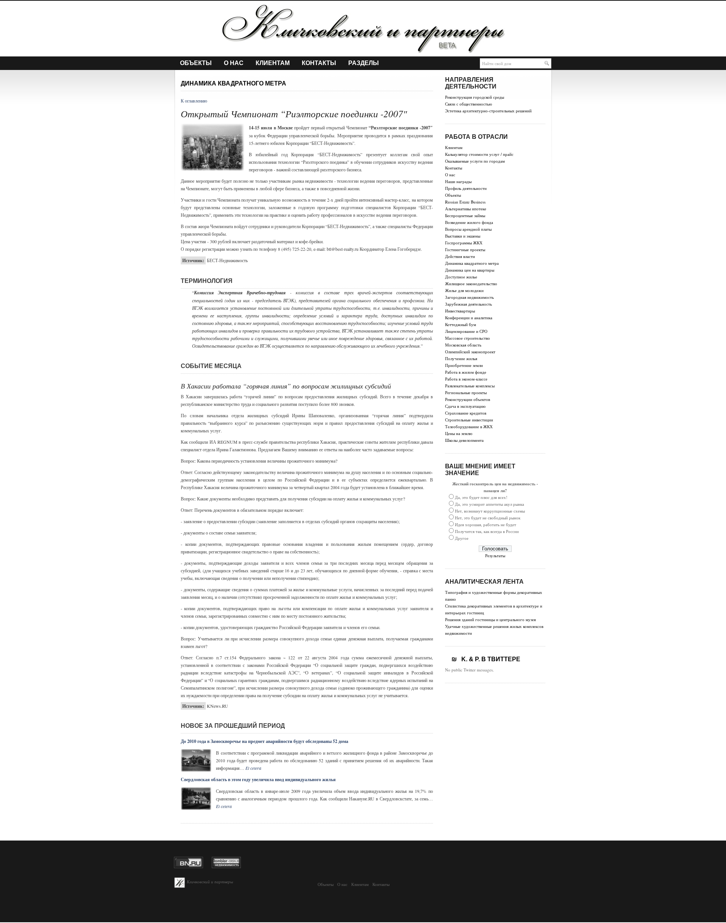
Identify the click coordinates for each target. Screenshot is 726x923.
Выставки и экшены (462, 236)
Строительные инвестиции (469, 420)
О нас (234, 63)
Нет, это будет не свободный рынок (487, 518)
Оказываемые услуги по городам (475, 161)
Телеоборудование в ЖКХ (469, 426)
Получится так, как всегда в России (487, 531)
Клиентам (273, 63)
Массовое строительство (467, 338)
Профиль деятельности (466, 188)
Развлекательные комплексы (470, 385)
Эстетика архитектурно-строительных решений (488, 110)
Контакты (319, 63)
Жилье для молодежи (464, 290)
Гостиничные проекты (465, 249)
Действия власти (460, 256)
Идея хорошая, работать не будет (485, 524)
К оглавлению (194, 101)
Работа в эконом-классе (466, 379)
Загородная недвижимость (469, 297)
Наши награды (458, 181)
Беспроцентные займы (465, 215)
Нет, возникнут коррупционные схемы (490, 511)
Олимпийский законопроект (470, 351)
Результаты (495, 555)
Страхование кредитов (465, 413)
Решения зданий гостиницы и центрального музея (490, 619)
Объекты (196, 63)
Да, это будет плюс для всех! (481, 497)
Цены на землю (458, 433)
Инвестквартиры (460, 311)
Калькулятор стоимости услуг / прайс (479, 154)
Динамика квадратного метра (472, 263)
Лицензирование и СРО (466, 331)
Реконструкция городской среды (474, 97)
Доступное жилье (461, 277)
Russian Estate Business (465, 202)
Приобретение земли (464, 365)
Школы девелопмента (464, 440)
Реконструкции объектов (467, 399)
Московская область (463, 345)
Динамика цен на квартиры (469, 270)
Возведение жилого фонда (469, 222)
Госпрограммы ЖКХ (463, 243)
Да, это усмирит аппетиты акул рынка (489, 504)
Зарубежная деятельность (468, 304)
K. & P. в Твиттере (488, 659)
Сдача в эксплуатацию (465, 406)
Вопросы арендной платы (468, 229)
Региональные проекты (466, 392)
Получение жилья (461, 358)
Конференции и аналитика (468, 317)
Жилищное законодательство (471, 283)
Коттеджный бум (460, 324)
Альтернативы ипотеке (465, 208)
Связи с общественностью (468, 104)
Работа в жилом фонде (465, 372)
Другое (461, 538)
